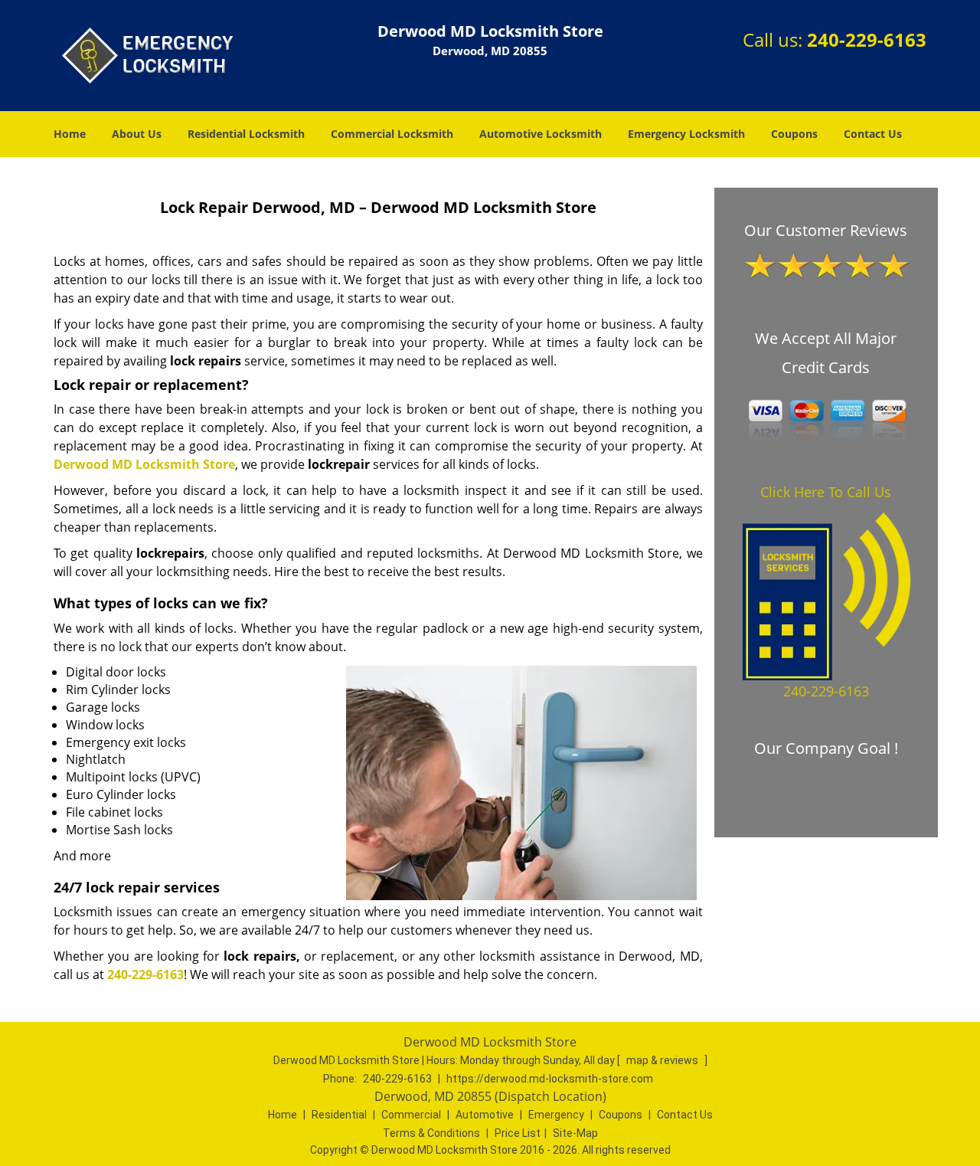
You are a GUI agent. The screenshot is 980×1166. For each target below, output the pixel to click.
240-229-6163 (866, 39)
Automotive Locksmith (540, 133)
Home (70, 133)
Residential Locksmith (246, 133)
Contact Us (873, 133)
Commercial (411, 1115)
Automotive (485, 1115)
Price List (518, 1133)
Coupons (794, 133)
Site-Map (575, 1133)
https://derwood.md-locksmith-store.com (549, 1079)
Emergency (556, 1115)
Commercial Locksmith (392, 133)
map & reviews (663, 1060)
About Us (137, 133)
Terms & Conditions (431, 1133)
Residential (339, 1115)
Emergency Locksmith (686, 133)
